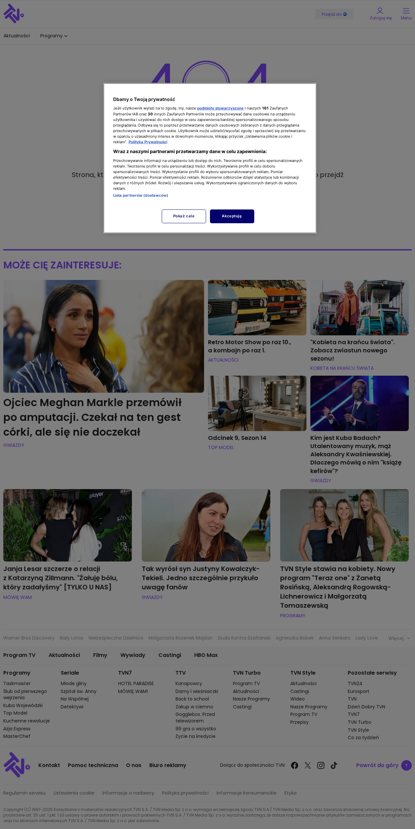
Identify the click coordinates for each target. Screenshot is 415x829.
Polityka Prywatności (148, 142)
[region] (210, 158)
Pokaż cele (184, 216)
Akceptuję (232, 216)
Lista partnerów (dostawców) (141, 195)
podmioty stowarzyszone (220, 108)
